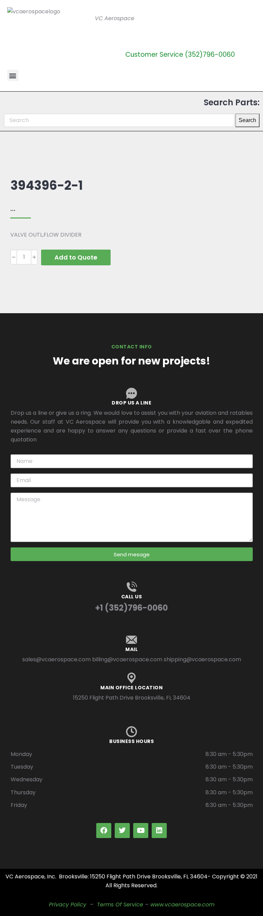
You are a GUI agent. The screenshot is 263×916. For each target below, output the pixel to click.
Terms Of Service (120, 904)
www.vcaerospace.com (182, 904)
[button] (12, 75)
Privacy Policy (67, 904)
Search (247, 120)
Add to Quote (75, 257)
